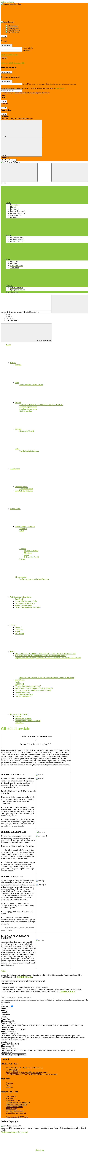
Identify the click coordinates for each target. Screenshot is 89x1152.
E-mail (25, 84)
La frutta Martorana (31, 551)
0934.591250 (14, 1070)
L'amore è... (19, 723)
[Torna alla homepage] (44, 162)
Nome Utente (28, 48)
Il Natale (18, 717)
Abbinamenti (15, 469)
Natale (17, 682)
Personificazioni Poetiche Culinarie (27, 721)
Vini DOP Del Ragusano (24, 491)
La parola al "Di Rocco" (19, 714)
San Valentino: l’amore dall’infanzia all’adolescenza (34, 688)
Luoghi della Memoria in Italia (26, 601)
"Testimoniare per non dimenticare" (28, 686)
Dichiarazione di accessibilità (16, 1105)
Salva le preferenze (18, 1055)
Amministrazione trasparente (16, 1113)
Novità (8, 316)
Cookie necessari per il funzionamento (15, 998)
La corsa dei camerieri (23, 697)
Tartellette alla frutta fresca (29, 451)
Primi (17, 383)
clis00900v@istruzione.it (29, 1072)
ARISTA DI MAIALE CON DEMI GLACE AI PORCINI (41, 405)
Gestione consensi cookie (15, 1111)
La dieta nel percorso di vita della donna (34, 579)
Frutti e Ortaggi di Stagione (25, 527)
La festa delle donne (22, 692)
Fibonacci (18, 627)
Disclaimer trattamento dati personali (14, 1132)
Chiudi (4, 101)
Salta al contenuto (7, 2)
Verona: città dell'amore (23, 605)
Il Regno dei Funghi (31, 557)
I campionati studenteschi (24, 694)
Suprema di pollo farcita (28, 407)
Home (8, 314)
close (3, 183)
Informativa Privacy (13, 1100)
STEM (13, 625)
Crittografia (19, 629)
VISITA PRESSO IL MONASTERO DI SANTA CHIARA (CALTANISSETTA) (45, 654)
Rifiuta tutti (20, 981)
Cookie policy (11, 1096)
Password (26, 50)
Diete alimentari (21, 577)
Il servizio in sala (21, 487)
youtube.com (6, 1006)
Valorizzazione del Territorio (20, 597)
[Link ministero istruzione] (11, 4)
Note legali (10, 1098)
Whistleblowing (11, 1109)
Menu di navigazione (44, 341)
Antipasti (18, 365)
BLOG (8, 345)
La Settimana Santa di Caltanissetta (27, 607)
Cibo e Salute (15, 509)
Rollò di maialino (25, 411)
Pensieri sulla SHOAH (23, 719)
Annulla (4, 160)
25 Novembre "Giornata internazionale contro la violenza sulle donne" (40, 656)
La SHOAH (19, 684)
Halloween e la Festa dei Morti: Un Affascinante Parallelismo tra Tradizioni (46, 678)
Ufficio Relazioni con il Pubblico (18, 1102)
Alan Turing (19, 634)
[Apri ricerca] (69, 172)
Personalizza (6, 981)
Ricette (13, 363)
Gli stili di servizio (26, 489)
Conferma (12, 160)
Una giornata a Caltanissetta (25, 603)
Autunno (22, 549)
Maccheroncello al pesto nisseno (31, 385)
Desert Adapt (19, 680)
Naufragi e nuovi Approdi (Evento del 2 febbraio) (33, 690)
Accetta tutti (36, 981)
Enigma (18, 632)
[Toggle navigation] (19, 172)
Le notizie (9, 318)
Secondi (18, 403)
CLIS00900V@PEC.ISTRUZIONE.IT (33, 1074)
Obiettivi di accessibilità (14, 1107)
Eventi (12, 651)
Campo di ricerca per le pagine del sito (15, 312)
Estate (21, 531)
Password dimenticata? (9, 54)
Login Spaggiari (60, 88)
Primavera (23, 529)
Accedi (4, 36)
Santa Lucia (19, 599)
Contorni (18, 429)
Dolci (17, 449)
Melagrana (28, 553)
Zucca (26, 555)
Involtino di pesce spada (28, 409)
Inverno (22, 559)
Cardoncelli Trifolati (26, 431)
